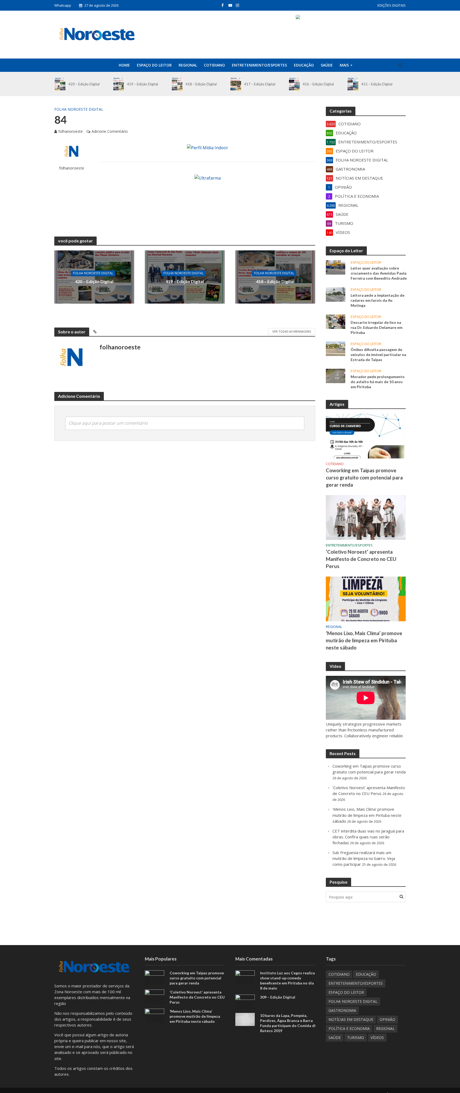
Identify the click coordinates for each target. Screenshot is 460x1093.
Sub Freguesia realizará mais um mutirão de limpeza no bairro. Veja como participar (363, 858)
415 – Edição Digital (376, 84)
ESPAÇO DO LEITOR (154, 65)
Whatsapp (62, 5)
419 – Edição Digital (142, 84)
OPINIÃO (387, 1019)
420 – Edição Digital (84, 84)
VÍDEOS (377, 1037)
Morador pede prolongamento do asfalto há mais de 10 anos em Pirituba (378, 381)
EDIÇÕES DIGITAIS (391, 5)
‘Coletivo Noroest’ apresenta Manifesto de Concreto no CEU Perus (361, 559)
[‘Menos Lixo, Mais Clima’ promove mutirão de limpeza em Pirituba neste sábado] (366, 598)
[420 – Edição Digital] (60, 84)
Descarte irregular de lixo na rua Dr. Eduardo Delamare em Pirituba (376, 327)
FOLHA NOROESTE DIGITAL (78, 109)
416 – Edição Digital (318, 84)
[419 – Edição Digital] (118, 84)
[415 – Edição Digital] (353, 84)
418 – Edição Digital (201, 84)
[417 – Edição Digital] (235, 84)
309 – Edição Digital (277, 997)
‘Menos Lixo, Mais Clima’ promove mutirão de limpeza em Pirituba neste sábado (364, 640)
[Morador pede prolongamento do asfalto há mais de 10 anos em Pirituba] (335, 375)
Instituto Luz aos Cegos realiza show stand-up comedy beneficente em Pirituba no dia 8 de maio (287, 980)
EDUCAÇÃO (304, 65)
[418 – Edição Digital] (177, 84)
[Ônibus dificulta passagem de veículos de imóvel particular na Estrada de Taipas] (335, 348)
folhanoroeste (70, 131)
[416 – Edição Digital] (294, 84)
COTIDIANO (214, 65)
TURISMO (355, 1037)
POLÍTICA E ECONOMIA (349, 1028)
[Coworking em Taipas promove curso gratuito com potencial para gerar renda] (366, 435)
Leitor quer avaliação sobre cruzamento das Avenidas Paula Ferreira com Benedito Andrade (379, 273)
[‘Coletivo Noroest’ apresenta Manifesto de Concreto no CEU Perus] (366, 517)
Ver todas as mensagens (291, 331)
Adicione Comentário (110, 131)
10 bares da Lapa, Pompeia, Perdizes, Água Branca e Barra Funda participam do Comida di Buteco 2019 (287, 1023)
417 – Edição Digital (259, 84)
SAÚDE (327, 65)
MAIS (344, 65)
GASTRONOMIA (342, 1010)
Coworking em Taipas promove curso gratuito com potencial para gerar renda (364, 477)
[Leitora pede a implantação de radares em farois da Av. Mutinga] (335, 294)
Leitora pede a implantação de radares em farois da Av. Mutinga (377, 300)
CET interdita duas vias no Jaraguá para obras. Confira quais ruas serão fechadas (368, 836)
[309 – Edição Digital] (245, 1001)
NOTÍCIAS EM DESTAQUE (350, 1019)
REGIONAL (188, 65)
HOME (124, 65)
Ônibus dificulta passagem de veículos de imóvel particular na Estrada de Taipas (378, 354)
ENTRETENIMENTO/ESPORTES (259, 65)
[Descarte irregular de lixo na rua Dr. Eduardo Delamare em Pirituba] (335, 321)
